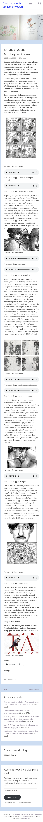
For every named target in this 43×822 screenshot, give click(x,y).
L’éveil (4, 689)
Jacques (23, 58)
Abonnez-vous (12, 797)
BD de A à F (10, 680)
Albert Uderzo (35, 689)
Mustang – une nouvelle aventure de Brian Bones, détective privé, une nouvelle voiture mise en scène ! (21, 718)
